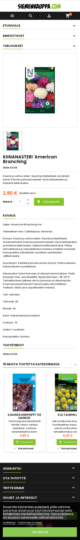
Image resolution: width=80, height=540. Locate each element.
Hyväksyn (40, 532)
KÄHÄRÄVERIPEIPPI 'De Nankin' (24, 416)
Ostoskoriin (48, 201)
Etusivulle (11, 25)
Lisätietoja (9, 522)
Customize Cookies (29, 522)
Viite (6, 167)
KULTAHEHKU (68, 415)
